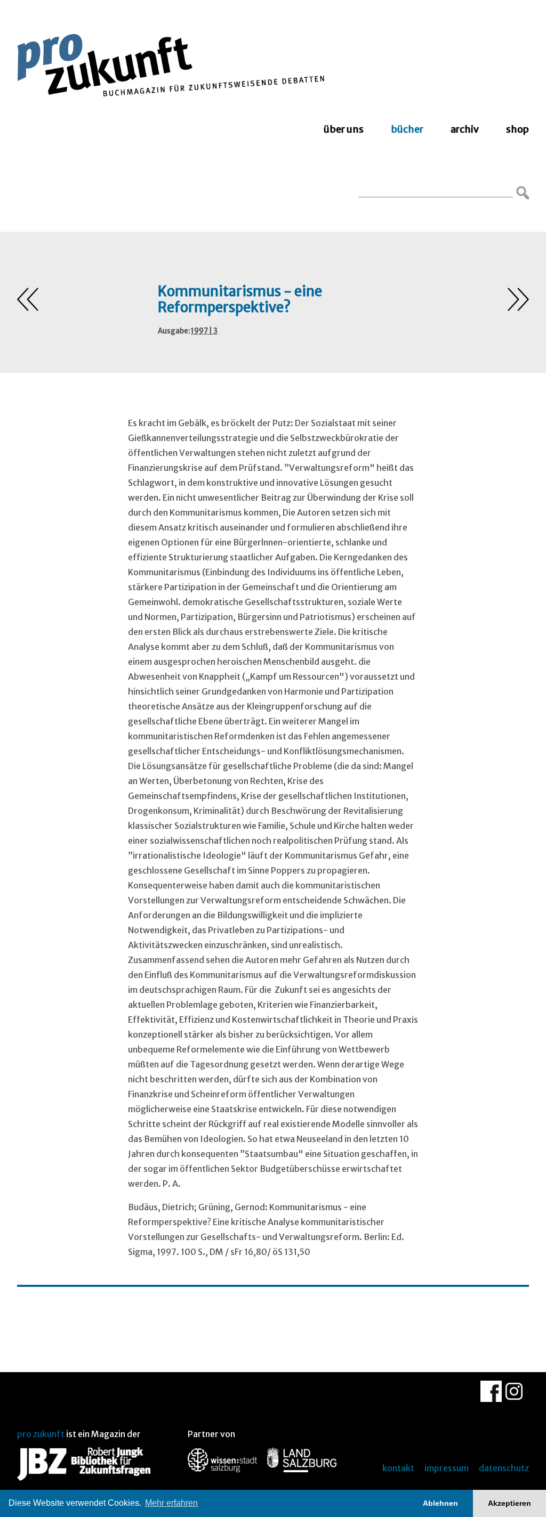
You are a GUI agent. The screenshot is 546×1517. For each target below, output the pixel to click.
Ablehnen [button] (440, 1503)
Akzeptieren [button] (509, 1503)
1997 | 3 (204, 331)
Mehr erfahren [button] (171, 1502)
